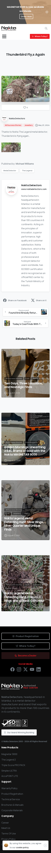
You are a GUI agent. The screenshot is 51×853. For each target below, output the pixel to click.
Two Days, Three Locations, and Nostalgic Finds (23, 385)
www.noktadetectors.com (33, 189)
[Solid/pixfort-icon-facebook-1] (12, 669)
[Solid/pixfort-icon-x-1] (25, 669)
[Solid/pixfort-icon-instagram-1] (19, 669)
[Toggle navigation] (4, 36)
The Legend (27, 170)
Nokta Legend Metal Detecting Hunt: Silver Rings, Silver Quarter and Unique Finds (23, 524)
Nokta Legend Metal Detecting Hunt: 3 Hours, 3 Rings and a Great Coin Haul (24, 596)
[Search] (46, 28)
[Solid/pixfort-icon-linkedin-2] (38, 669)
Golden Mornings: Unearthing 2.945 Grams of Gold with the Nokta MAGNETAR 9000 (24, 450)
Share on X (41, 300)
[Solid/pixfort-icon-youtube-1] (32, 669)
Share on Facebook (17, 300)
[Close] (47, 12)
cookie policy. (22, 847)
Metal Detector (9, 170)
